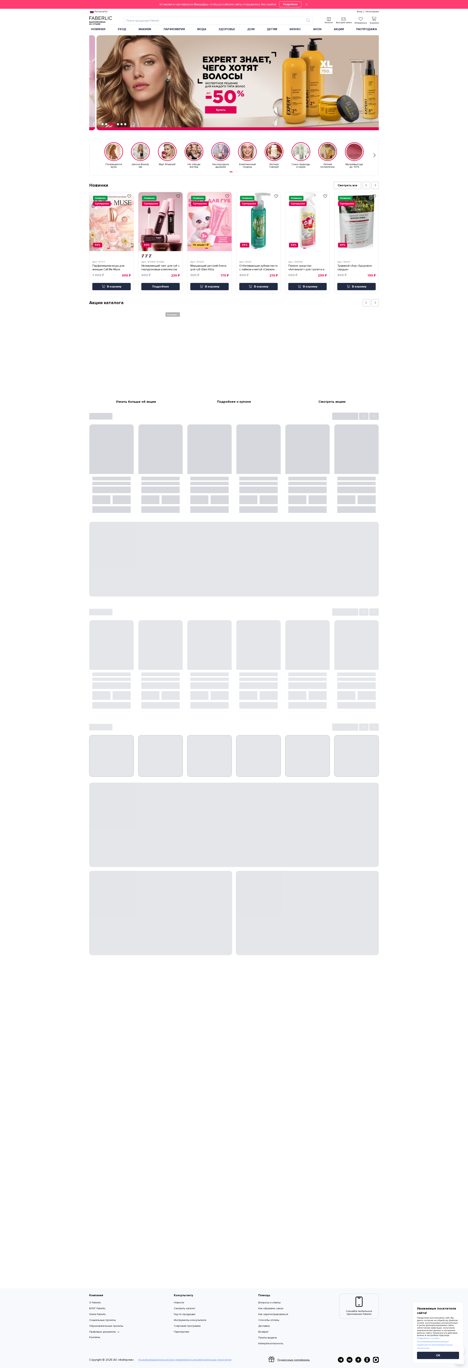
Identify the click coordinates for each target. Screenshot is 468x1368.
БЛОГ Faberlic (97, 1308)
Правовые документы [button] (102, 1331)
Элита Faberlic (97, 1314)
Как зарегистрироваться (273, 1314)
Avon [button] (317, 29)
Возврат (263, 1331)
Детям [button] (272, 29)
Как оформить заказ (270, 1308)
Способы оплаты (268, 1320)
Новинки (98, 29)
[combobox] (215, 20)
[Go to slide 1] (108, 248)
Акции (339, 29)
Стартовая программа (187, 1325)
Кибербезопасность (270, 1343)
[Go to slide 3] (112, 248)
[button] (234, 4)
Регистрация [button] (372, 11)
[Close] (306, 4)
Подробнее (290, 4)
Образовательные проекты (106, 1325)
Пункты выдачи (267, 1337)
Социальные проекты (102, 1320)
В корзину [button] (114, 286)
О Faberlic (95, 1302)
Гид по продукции (184, 1314)
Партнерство (181, 1331)
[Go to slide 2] (111, 248)
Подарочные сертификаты (293, 1359)
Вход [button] (359, 11)
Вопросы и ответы (269, 1302)
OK (438, 1355)
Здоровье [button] (227, 29)
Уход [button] (122, 29)
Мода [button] (201, 29)
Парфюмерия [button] (174, 29)
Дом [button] (250, 29)
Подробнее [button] (160, 286)
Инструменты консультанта (190, 1320)
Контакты (94, 1337)
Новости (179, 1302)
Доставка (264, 1325)
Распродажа (366, 29)
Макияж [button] (145, 29)
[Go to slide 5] (115, 248)
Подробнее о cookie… (429, 1338)
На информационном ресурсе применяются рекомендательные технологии (184, 1359)
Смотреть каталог (184, 1308)
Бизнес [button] (295, 29)
